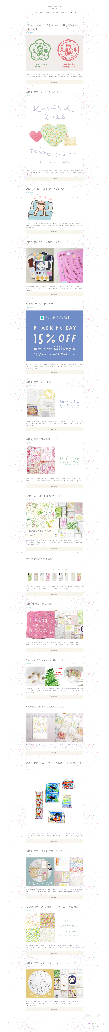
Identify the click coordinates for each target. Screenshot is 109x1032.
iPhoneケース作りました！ (40, 558)
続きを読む (54, 82)
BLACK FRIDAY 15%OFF (39, 304)
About (41, 12)
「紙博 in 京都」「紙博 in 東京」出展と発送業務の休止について (54, 27)
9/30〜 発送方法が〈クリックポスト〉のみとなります (54, 765)
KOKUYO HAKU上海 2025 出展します (46, 496)
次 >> (100, 1015)
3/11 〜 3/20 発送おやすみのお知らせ (47, 189)
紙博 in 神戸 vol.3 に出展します (43, 241)
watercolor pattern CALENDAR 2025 (46, 706)
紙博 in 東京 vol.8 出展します (42, 963)
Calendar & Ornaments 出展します (45, 660)
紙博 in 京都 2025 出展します (41, 439)
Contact (63, 12)
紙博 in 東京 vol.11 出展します (42, 382)
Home (35, 12)
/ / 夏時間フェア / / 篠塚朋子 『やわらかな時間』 (52, 907)
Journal (48, 12)
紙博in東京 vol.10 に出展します (43, 604)
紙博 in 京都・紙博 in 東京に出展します (47, 851)
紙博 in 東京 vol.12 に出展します (43, 92)
